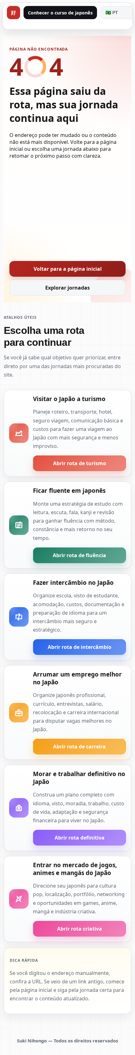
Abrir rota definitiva (80, 837)
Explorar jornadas (67, 287)
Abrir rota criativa (79, 928)
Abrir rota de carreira (79, 746)
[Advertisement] (67, 208)
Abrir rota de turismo (79, 463)
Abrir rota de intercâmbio (79, 647)
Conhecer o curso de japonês (60, 13)
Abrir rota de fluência (79, 555)
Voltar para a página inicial (68, 268)
